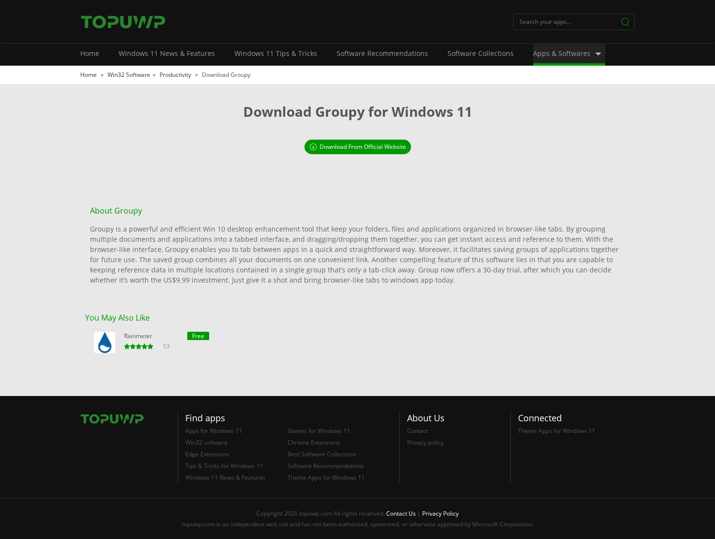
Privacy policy (425, 442)
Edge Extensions (207, 454)
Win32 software (206, 442)
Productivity (176, 75)
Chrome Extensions (313, 442)
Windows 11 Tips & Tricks (275, 53)
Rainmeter (138, 336)
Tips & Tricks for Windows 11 (224, 466)
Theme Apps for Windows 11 (326, 477)
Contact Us (401, 513)
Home (89, 53)
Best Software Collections (322, 454)
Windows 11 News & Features (167, 53)
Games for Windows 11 (318, 431)
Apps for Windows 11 (213, 431)
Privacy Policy (440, 513)
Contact (417, 431)
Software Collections (480, 53)
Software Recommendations (382, 53)
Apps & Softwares (561, 53)
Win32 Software (128, 75)
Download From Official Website (363, 147)
